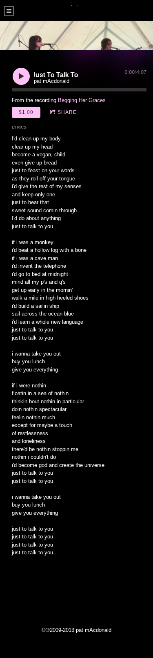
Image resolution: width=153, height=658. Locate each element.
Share (67, 112)
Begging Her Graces (82, 100)
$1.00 (26, 112)
